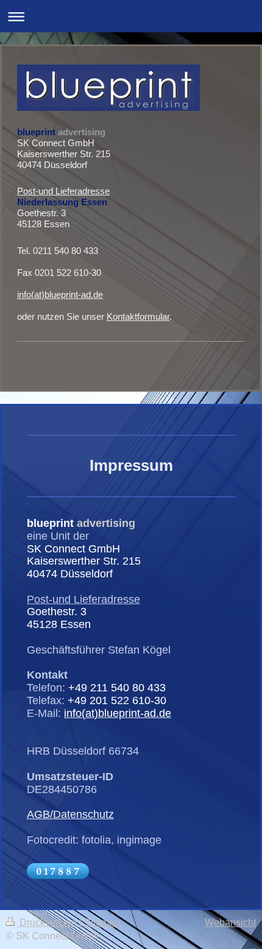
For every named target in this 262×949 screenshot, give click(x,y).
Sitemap (102, 922)
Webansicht (230, 922)
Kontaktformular (138, 316)
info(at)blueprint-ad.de (60, 294)
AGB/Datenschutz (70, 814)
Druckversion (48, 922)
